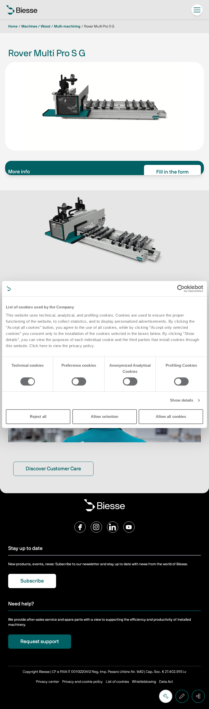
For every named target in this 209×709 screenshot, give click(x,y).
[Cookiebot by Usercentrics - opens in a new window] (181, 288)
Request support (39, 641)
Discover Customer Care (53, 468)
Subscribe (32, 581)
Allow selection (105, 416)
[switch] (79, 381)
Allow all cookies (171, 416)
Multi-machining (67, 26)
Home (13, 26)
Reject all (38, 416)
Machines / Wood (35, 26)
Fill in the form (172, 172)
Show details (181, 400)
